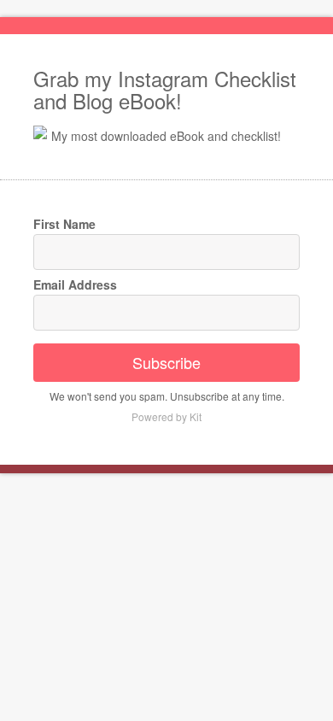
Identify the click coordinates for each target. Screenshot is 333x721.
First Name (64, 223)
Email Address (75, 284)
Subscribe (166, 362)
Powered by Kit (166, 416)
